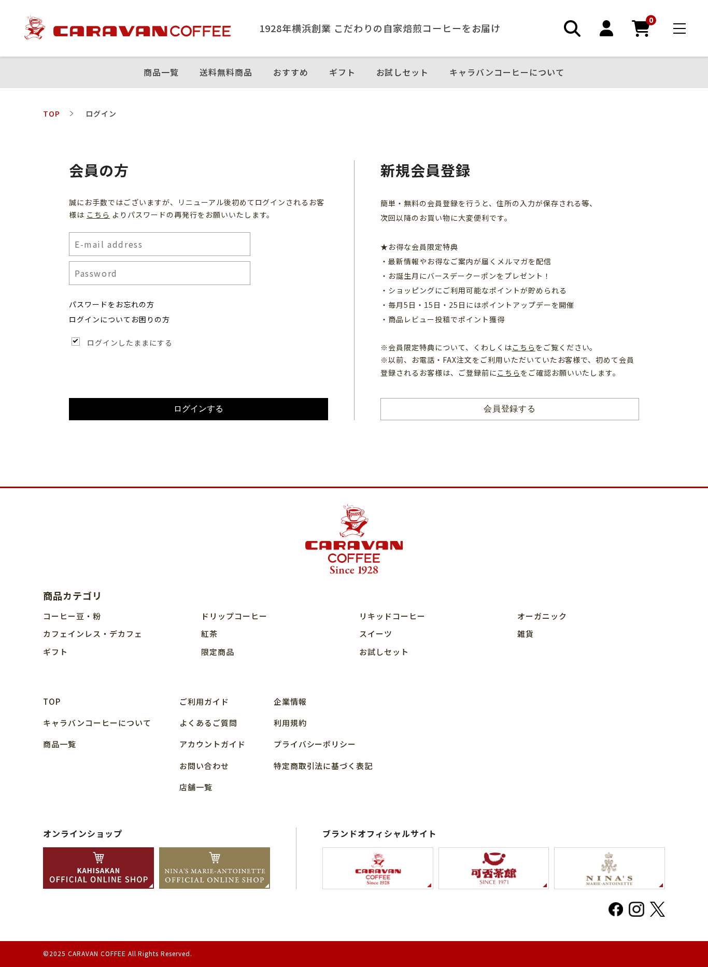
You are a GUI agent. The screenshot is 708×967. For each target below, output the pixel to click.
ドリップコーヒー (234, 615)
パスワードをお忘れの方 (111, 304)
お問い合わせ (204, 765)
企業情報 (290, 701)
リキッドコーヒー (392, 615)
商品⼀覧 (161, 72)
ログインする (198, 408)
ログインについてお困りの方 (119, 319)
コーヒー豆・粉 (72, 615)
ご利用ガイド (204, 701)
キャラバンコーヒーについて (506, 72)
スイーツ (375, 633)
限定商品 (217, 651)
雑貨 (525, 633)
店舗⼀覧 (196, 786)
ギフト (342, 72)
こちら (98, 214)
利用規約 (290, 722)
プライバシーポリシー (315, 743)
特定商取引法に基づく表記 (323, 765)
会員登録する (510, 408)
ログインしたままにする (130, 342)
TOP (52, 701)
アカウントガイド (212, 743)
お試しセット (402, 72)
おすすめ (290, 72)
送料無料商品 (226, 72)
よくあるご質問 (208, 722)
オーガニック (542, 615)
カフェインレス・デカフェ (93, 633)
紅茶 (209, 633)
